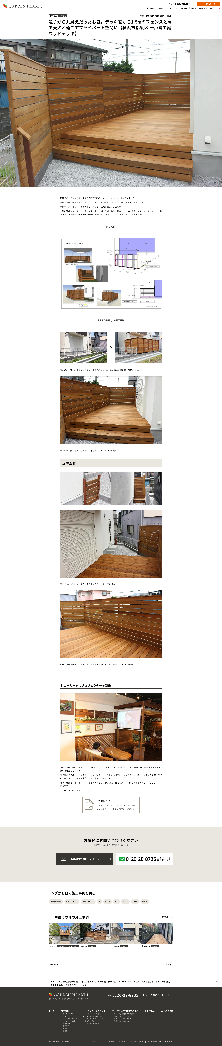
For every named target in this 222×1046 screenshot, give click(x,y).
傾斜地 (65, 1031)
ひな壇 (107, 901)
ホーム (52, 1011)
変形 (116, 901)
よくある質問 (167, 1011)
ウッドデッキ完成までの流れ (202, 8)
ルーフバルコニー (69, 1014)
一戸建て (66, 1016)
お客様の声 (161, 8)
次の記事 (168, 964)
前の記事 (54, 964)
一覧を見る (164, 917)
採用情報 (122, 1042)
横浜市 (135, 901)
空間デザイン (67, 1026)
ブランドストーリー (92, 1023)
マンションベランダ (70, 1019)
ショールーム (106, 198)
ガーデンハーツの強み (179, 8)
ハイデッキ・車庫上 (70, 1021)
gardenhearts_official (61, 1041)
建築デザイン (67, 1023)
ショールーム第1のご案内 (94, 1016)
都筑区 (144, 901)
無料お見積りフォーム (86, 859)
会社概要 (111, 1042)
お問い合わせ (209, 4)
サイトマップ (97, 1042)
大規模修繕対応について (122, 1021)
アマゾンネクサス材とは (122, 1019)
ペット (125, 901)
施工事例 (150, 8)
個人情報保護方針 (137, 1042)
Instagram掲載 (55, 901)
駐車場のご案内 (90, 1021)
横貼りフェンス (72, 901)
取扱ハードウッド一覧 (122, 1016)
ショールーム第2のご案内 (94, 1019)
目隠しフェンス (88, 901)
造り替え (66, 1028)
